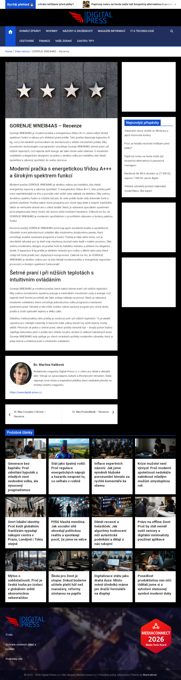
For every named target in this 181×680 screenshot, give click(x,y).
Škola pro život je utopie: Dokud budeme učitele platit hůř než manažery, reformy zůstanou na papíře (68, 584)
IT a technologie (142, 31)
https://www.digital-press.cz (26, 392)
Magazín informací (111, 31)
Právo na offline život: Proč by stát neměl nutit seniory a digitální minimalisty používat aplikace (154, 530)
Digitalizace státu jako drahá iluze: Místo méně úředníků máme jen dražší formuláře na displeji (111, 584)
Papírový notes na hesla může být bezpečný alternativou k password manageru (144, 161)
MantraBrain (150, 674)
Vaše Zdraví (63, 41)
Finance (44, 41)
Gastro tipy (85, 41)
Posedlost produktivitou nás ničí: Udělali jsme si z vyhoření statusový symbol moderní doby (155, 584)
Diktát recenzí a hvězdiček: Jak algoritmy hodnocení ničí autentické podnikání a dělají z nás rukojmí (110, 533)
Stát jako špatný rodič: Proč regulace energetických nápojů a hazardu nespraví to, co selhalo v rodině (68, 472)
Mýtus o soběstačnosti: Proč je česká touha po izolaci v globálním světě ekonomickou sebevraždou (25, 587)
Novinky (51, 31)
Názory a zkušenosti (78, 31)
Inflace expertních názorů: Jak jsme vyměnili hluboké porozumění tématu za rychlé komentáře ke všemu (112, 474)
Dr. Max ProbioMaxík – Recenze (90, 411)
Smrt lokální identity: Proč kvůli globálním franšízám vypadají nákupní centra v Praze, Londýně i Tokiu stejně (25, 533)
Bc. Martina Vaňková (49, 364)
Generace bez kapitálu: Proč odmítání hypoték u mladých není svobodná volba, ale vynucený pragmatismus (23, 476)
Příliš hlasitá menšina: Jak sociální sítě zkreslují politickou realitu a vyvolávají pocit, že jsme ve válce (69, 530)
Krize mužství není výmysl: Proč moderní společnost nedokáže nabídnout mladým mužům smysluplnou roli (154, 474)
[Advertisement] (148, 87)
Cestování (26, 41)
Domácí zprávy (30, 31)
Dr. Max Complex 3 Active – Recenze (30, 414)
